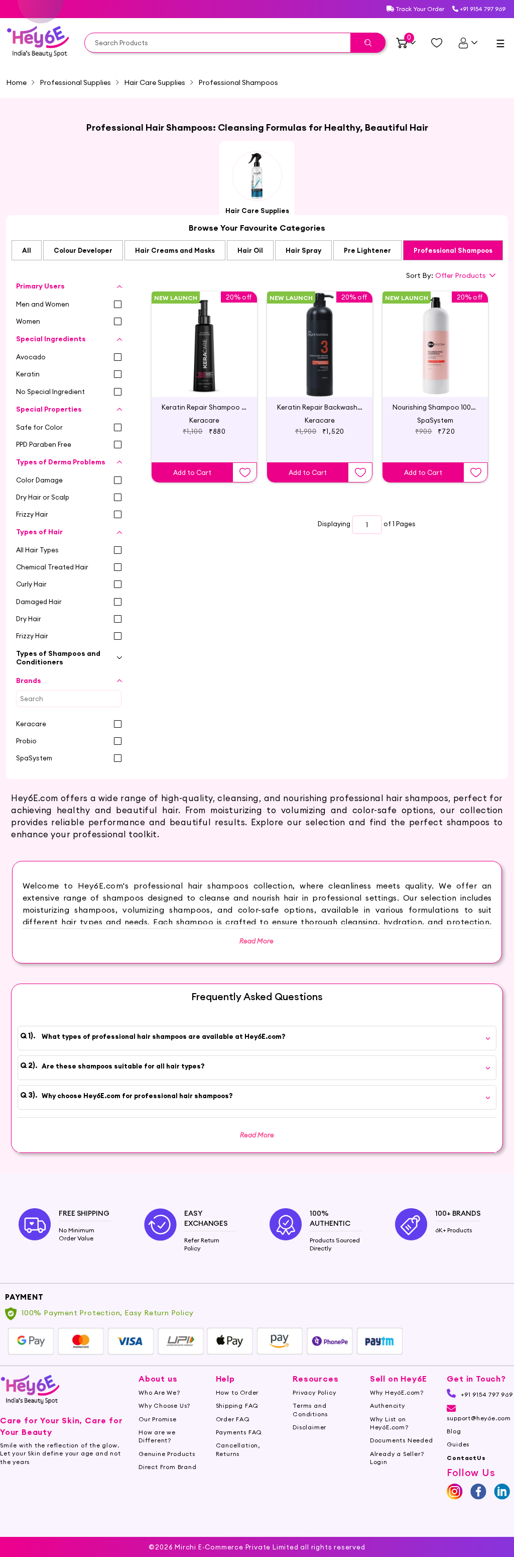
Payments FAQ (239, 1432)
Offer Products (460, 275)
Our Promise (158, 1419)
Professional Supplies (75, 82)
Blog (454, 1431)
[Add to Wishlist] (244, 472)
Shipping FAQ (237, 1405)
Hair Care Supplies (154, 82)
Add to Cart (192, 472)
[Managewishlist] (436, 42)
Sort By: (419, 275)
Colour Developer (83, 250)
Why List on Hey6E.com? (389, 1423)
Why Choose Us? (164, 1405)
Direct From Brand (168, 1467)
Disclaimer (309, 1427)
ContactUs (466, 1458)
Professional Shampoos (453, 250)
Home (16, 82)
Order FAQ (233, 1419)
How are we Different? (157, 1436)
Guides (458, 1444)
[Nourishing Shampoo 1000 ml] (435, 335)
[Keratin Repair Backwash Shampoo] (319, 335)
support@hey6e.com (479, 1417)
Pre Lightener (367, 250)
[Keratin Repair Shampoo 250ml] (204, 335)
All (26, 250)
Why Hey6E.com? (397, 1392)
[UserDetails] (467, 43)
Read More (257, 1135)
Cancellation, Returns (238, 1449)
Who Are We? (159, 1392)
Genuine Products (167, 1453)
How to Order (237, 1392)
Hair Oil (250, 250)
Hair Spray (303, 250)
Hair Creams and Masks (175, 250)
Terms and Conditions (310, 1409)
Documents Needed (401, 1440)
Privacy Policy (314, 1392)
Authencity (387, 1405)
